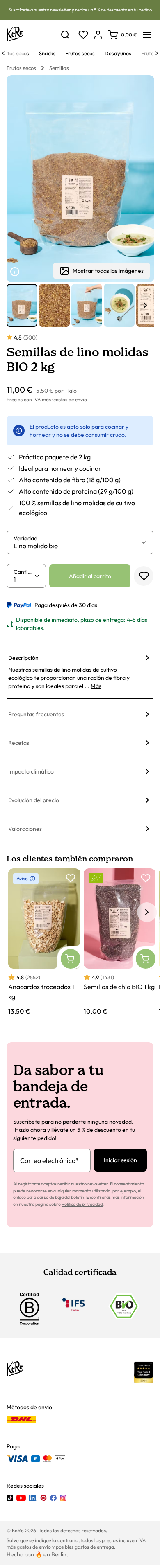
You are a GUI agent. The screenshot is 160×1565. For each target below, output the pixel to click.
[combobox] (77, 546)
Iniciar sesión (120, 1160)
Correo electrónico (49, 1160)
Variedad (25, 538)
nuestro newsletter (52, 10)
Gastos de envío (69, 399)
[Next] (156, 53)
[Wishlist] (83, 35)
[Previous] (3, 53)
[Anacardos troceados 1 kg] (44, 942)
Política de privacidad (82, 1204)
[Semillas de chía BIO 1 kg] (120, 942)
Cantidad (24, 572)
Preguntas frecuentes (36, 714)
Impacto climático (31, 771)
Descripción (23, 657)
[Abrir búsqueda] (65, 35)
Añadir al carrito (90, 576)
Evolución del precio (33, 800)
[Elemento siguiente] (145, 305)
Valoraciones (25, 828)
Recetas (18, 743)
